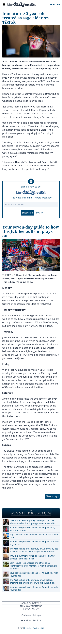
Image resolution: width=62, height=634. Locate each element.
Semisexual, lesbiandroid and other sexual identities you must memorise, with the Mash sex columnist (33, 565)
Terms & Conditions (31, 606)
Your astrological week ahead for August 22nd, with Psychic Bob (32, 529)
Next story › (52, 496)
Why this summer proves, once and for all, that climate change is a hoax (32, 557)
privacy (39, 212)
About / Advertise (31, 603)
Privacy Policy (31, 609)
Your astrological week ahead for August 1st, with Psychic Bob (34, 588)
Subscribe (27, 212)
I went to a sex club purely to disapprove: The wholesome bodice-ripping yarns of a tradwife (32, 522)
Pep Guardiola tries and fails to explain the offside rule (34, 536)
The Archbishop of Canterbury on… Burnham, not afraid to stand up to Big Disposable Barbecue (34, 550)
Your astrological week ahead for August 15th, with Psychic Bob (34, 543)
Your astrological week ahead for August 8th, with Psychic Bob (34, 574)
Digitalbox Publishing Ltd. (34, 628)
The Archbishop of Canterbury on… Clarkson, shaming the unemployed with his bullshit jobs (33, 581)
